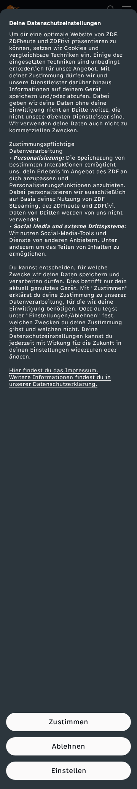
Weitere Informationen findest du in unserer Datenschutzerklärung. (60, 380)
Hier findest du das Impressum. (53, 370)
